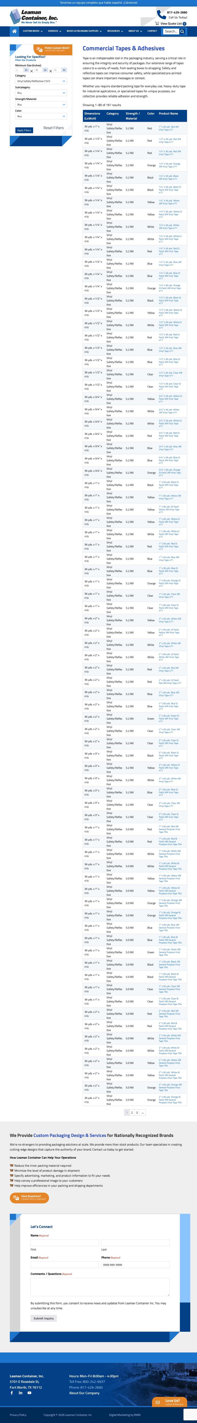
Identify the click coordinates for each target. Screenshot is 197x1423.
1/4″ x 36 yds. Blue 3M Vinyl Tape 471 (170, 263)
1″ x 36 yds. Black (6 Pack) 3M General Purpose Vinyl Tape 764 (170, 976)
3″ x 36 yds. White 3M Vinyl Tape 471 (170, 780)
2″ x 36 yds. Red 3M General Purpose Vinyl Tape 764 (169, 1013)
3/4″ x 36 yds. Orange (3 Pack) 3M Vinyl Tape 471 (170, 472)
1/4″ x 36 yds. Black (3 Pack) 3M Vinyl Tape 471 (170, 189)
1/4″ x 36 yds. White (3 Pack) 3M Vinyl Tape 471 (170, 238)
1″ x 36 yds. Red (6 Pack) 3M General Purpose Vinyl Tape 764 (170, 841)
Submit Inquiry (44, 1318)
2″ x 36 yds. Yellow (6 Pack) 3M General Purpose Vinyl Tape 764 (170, 1075)
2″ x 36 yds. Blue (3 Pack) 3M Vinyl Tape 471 (168, 706)
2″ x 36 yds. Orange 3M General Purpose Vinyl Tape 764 (170, 1087)
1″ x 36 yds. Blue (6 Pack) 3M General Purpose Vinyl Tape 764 (170, 939)
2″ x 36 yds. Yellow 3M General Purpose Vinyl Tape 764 (170, 1062)
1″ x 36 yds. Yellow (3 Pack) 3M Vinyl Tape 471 (169, 521)
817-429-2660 (177, 12)
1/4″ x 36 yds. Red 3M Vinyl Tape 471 (170, 152)
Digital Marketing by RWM (125, 1415)
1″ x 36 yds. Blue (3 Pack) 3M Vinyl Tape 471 (168, 570)
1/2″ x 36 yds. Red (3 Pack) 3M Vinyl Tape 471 (169, 337)
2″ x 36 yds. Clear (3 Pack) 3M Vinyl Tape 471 (169, 743)
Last (104, 1249)
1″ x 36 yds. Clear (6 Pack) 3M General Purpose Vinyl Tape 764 (170, 1001)
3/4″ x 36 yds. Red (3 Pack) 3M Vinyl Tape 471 (169, 435)
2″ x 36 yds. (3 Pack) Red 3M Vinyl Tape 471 (170, 681)
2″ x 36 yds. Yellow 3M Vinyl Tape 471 (170, 620)
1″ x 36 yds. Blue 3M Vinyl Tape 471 (169, 558)
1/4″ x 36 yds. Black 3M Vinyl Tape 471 (169, 177)
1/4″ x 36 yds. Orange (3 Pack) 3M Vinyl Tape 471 (170, 288)
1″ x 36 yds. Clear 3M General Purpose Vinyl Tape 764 (169, 989)
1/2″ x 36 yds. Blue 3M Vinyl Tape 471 (170, 349)
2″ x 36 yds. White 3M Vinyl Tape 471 (170, 644)
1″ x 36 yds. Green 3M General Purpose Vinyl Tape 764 (169, 952)
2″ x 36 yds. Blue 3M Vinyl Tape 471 (169, 694)
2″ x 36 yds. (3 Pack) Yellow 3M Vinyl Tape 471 (169, 632)
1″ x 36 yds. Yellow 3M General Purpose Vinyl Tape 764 (170, 878)
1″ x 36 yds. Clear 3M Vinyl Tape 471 (169, 595)
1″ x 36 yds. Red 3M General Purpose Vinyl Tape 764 (169, 829)
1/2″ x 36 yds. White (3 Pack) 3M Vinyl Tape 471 (170, 325)
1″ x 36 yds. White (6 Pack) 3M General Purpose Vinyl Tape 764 (170, 866)
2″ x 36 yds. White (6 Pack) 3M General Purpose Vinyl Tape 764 (170, 1050)
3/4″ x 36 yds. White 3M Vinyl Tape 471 (169, 411)
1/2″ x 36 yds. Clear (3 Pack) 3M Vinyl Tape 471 (170, 386)
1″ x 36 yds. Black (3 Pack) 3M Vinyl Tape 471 (169, 484)
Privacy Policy (18, 1415)
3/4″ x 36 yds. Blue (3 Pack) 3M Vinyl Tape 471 (169, 460)
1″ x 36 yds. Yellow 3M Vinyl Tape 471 (170, 497)
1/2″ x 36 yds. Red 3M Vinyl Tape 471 (170, 140)
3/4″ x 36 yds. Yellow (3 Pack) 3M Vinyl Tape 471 (170, 398)
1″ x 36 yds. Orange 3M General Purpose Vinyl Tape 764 (170, 902)
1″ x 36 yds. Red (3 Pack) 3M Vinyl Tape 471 (168, 546)
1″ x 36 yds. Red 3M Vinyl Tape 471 (169, 128)
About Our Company (84, 1393)
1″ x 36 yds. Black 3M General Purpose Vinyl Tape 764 (169, 964)
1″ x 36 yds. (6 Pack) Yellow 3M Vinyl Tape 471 (169, 509)
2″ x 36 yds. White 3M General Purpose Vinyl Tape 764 (170, 1038)
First (33, 1249)
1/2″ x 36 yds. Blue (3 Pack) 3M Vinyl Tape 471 (169, 361)
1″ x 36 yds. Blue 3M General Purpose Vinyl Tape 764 (169, 927)
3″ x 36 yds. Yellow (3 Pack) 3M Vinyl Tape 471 (169, 767)
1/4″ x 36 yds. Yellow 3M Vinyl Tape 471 (169, 202)
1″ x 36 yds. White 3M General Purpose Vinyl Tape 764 (170, 853)
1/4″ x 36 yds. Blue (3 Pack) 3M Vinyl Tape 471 (169, 275)
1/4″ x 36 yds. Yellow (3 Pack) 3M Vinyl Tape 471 (170, 214)
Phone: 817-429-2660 (86, 1387)
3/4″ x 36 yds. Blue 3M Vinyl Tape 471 (170, 448)
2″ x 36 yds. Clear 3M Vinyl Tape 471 (169, 730)
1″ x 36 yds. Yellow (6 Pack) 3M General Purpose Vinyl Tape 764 (170, 890)
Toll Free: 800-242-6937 (87, 1381)
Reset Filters (53, 128)
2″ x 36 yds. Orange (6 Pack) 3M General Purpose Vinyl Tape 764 (170, 1099)
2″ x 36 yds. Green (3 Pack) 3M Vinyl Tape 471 (169, 718)
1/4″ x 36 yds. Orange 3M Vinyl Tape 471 (169, 165)
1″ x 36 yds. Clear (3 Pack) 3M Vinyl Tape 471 (169, 607)
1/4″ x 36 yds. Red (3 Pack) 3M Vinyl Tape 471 (169, 251)
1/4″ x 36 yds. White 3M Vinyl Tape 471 (169, 226)
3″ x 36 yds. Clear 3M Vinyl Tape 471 (169, 804)
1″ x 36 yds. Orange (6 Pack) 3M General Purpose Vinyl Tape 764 (170, 915)
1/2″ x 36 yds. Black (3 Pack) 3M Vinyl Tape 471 (170, 300)
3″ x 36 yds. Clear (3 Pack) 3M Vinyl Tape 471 (169, 816)
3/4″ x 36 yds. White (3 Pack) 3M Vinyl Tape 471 (170, 423)
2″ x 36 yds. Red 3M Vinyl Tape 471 (169, 669)
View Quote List (172, 23)
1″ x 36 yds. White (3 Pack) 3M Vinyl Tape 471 (169, 534)
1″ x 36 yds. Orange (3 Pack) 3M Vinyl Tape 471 (169, 583)
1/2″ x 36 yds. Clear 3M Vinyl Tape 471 (170, 374)
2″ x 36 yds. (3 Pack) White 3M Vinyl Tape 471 (169, 657)
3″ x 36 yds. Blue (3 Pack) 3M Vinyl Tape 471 (168, 792)
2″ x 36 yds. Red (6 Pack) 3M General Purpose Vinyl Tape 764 (170, 1025)
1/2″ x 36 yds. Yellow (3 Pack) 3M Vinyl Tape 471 (170, 312)
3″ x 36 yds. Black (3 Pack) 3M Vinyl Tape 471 (169, 755)
